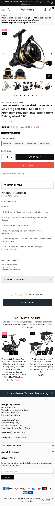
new (4, 33)
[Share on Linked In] (33, 95)
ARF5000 (19, 143)
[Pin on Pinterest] (29, 95)
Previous (3, 54)
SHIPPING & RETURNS (14, 279)
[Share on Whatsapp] (37, 95)
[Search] (8, 9)
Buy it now (27, 165)
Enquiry (7, 151)
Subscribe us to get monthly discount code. (27, 3)
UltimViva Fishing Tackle (12, 102)
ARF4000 (7, 143)
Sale (4, 30)
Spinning (20, 173)
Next (51, 54)
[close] (51, 393)
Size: (8, 138)
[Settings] (45, 9)
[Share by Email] (40, 95)
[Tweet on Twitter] (25, 95)
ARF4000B (31, 143)
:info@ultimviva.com (16, 437)
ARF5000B (44, 143)
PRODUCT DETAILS (13, 185)
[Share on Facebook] (21, 95)
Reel (14, 173)
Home (3, 15)
